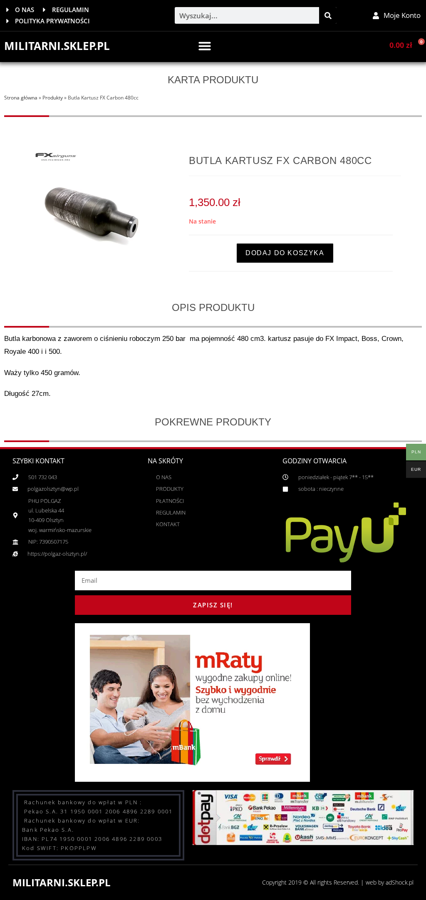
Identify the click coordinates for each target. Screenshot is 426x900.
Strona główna (20, 97)
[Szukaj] (328, 15)
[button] (205, 46)
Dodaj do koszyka (284, 252)
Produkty (52, 97)
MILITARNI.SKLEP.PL (57, 45)
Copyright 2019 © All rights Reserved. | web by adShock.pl (338, 882)
